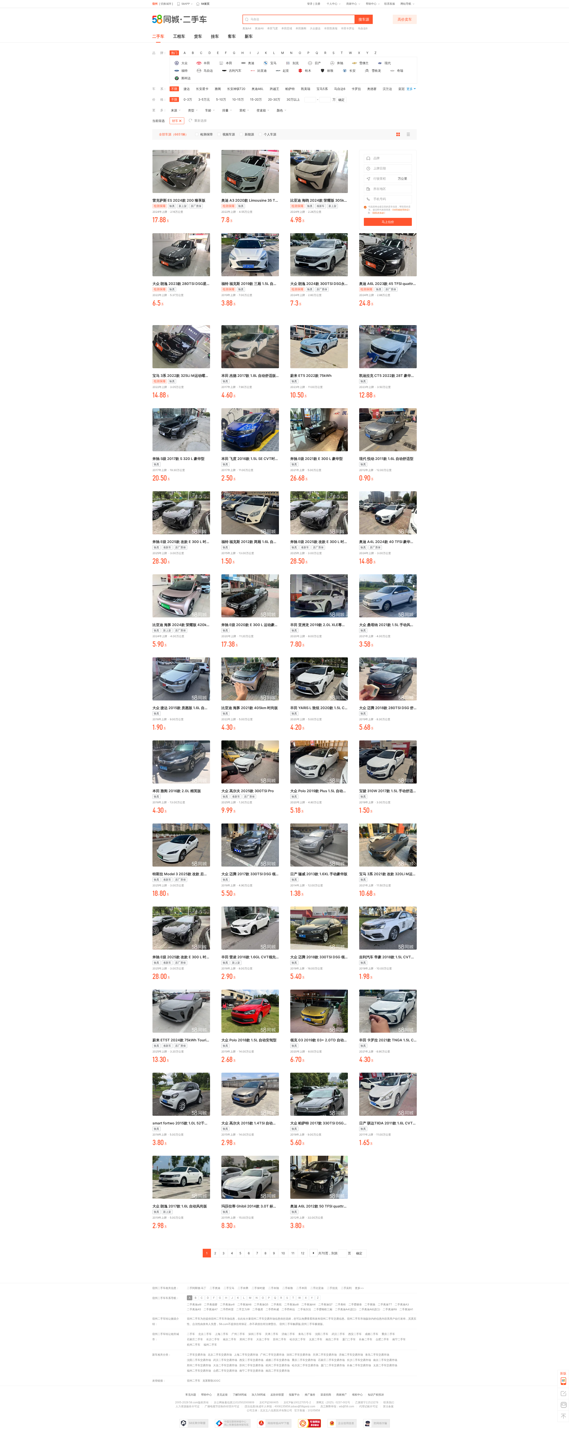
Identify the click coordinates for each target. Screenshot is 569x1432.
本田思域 (286, 28)
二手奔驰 (273, 1288)
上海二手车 (221, 1334)
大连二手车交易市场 (225, 1365)
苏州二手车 (279, 1339)
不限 (174, 89)
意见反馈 (222, 1394)
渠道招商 (326, 1394)
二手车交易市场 (196, 1354)
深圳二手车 (255, 1334)
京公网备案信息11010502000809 (234, 1402)
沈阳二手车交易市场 (199, 1360)
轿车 (175, 121)
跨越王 (274, 89)
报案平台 (294, 1394)
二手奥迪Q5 (261, 1304)
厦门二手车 (349, 1339)
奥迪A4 (246, 28)
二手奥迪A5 (194, 1309)
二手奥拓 (276, 1304)
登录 (310, 3)
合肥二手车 (382, 1339)
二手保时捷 (258, 1288)
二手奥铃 (340, 1304)
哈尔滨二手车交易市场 (305, 1365)
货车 (198, 36)
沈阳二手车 (321, 1334)
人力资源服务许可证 (188, 1406)
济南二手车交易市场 (351, 1354)
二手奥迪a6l (194, 1304)
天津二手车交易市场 (325, 1354)
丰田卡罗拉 (347, 28)
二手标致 (287, 1288)
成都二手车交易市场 (278, 1360)
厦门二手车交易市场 (333, 1365)
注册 (317, 3)
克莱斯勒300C (211, 1380)
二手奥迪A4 (308, 1304)
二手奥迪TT (385, 1304)
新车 (249, 36)
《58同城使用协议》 (401, 209)
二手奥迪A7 (211, 1309)
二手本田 (301, 1288)
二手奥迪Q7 (325, 1304)
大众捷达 (315, 28)
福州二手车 (210, 1344)
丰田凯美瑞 (330, 28)
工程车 (179, 36)
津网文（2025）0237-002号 (333, 1402)
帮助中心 (371, 3)
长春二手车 (365, 1339)
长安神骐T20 (236, 89)
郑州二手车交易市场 (199, 1365)
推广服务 (310, 1394)
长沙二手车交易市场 (359, 1360)
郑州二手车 (246, 1339)
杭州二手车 (193, 1344)
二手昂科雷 (227, 1309)
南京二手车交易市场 (385, 1360)
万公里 (402, 178)
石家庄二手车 (195, 1339)
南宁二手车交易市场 (251, 1370)
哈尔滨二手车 (298, 1339)
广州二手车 (238, 1334)
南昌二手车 (332, 1339)
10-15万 (238, 99)
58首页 (205, 3)
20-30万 (274, 99)
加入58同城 (258, 1394)
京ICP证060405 (268, 1402)
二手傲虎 (257, 1309)
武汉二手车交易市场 (225, 1360)
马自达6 (362, 28)
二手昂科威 (272, 1309)
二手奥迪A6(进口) (369, 1309)
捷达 (187, 89)
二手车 (158, 36)
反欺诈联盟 (277, 1394)
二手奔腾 (243, 1288)
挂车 (215, 36)
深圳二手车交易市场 (299, 1354)
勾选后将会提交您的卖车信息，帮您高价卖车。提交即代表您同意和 (389, 209)
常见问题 (190, 1394)
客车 (232, 36)
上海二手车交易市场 (246, 1354)
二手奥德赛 (210, 1304)
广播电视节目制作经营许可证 (222, 1406)
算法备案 (388, 1406)
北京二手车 (205, 1334)
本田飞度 (272, 28)
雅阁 (218, 89)
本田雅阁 (301, 28)
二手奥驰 (370, 1304)
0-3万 (188, 99)
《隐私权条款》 (378, 212)
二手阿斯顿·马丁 (196, 1288)
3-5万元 (204, 99)
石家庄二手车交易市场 (331, 1360)
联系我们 (388, 1402)
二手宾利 (346, 1288)
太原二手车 (315, 1339)
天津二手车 (271, 1334)
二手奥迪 (215, 1288)
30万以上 (293, 99)
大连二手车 (263, 1339)
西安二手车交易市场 (251, 1360)
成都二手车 (371, 1334)
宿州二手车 (286, 1324)
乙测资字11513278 (366, 1402)
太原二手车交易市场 (385, 1365)
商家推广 (341, 1394)
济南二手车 (288, 1334)
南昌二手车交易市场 (278, 1370)
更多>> (359, 1288)
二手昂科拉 (288, 1309)
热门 (174, 53)
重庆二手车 (388, 1334)
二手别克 (332, 1288)
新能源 (249, 134)
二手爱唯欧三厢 (323, 1309)
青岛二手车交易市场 (377, 1354)
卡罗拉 (356, 89)
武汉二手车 (338, 1334)
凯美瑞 (305, 89)
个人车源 (270, 134)
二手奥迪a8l (291, 1304)
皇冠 (401, 89)
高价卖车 (405, 19)
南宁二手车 (399, 1339)
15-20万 (256, 99)
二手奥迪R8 (390, 1309)
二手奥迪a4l (227, 1304)
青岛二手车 (305, 1334)
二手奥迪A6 (244, 1304)
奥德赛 (372, 89)
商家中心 (351, 3)
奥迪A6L (258, 89)
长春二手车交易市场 (359, 1365)
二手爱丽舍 (355, 1304)
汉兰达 (387, 89)
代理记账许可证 (368, 1406)
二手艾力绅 (243, 1309)
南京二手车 (229, 1339)
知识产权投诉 (376, 1394)
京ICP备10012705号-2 (297, 1402)
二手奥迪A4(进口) (345, 1309)
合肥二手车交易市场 (225, 1370)
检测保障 (206, 134)
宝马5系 (322, 89)
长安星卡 (202, 89)
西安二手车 (355, 1334)
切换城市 (166, 3)
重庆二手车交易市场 (304, 1360)
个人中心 (332, 3)
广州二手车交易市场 (272, 1354)
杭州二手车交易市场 (278, 1365)
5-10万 (221, 99)
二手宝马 (229, 1288)
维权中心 (357, 1394)
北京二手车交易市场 (220, 1354)
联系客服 (389, 3)
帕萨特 (290, 89)
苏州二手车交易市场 (251, 1365)
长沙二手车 (213, 1339)
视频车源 (228, 134)
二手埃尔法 (304, 1309)
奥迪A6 (259, 28)
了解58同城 (239, 1394)
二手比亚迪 (317, 1288)
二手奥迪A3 (402, 1304)
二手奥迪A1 (406, 1309)
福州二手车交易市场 (199, 1370)
